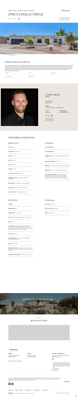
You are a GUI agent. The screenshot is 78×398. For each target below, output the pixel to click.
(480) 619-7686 (48, 103)
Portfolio (10, 390)
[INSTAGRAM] (46, 116)
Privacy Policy (67, 393)
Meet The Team (18, 390)
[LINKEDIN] (49, 116)
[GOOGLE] (20, 361)
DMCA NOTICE (45, 390)
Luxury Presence (31, 393)
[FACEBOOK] (9, 361)
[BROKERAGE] (52, 116)
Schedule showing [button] (64, 18)
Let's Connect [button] (39, 308)
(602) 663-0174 (33, 356)
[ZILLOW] (18, 361)
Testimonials (28, 390)
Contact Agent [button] (49, 119)
